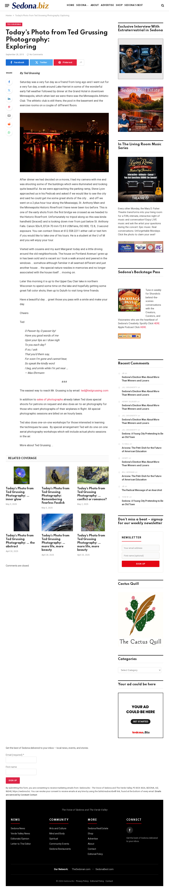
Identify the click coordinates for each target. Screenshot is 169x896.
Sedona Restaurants (60, 849)
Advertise (107, 5)
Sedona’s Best (133, 5)
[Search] (162, 5)
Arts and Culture (57, 828)
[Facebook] (9, 81)
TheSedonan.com (81, 869)
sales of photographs (50, 399)
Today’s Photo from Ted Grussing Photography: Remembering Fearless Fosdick (55, 495)
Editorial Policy (95, 854)
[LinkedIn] (9, 98)
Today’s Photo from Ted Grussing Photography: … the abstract (20, 541)
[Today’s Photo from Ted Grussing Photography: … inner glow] (21, 475)
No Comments (36, 54)
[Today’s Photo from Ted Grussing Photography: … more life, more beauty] (57, 522)
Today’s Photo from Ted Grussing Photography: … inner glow (20, 494)
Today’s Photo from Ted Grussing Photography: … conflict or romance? (92, 494)
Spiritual (53, 838)
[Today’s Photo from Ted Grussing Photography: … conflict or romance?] (93, 475)
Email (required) (15, 755)
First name (11, 767)
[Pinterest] (9, 107)
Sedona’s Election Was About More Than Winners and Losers (140, 379)
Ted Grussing (14, 24)
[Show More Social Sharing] (81, 62)
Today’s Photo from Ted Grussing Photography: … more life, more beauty (55, 542)
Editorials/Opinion (20, 838)
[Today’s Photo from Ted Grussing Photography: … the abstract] (21, 522)
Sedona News (18, 828)
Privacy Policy (82, 881)
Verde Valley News (20, 833)
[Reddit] (9, 124)
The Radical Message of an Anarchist (142, 490)
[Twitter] (9, 90)
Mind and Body (57, 833)
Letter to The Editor (21, 843)
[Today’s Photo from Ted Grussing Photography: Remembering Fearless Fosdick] (57, 475)
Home (70, 5)
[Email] (9, 115)
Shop (119, 5)
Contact (92, 849)
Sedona (81, 5)
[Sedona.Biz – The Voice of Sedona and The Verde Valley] (30, 5)
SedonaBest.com (105, 869)
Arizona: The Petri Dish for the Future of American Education (141, 450)
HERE (157, 323)
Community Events (59, 843)
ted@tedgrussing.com (94, 390)
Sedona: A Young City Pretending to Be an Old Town (142, 435)
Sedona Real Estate (98, 828)
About (95, 5)
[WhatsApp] (9, 132)
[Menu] (7, 5)
